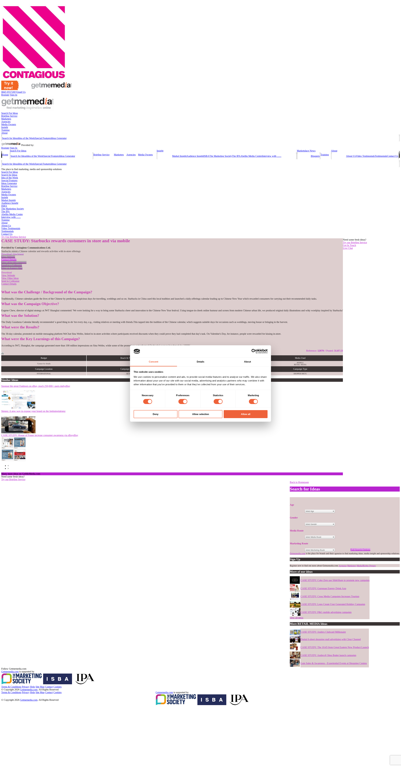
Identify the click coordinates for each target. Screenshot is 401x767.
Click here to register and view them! (60, 473)
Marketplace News (306, 150)
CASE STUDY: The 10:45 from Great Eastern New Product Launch (334, 647)
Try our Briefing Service (13, 479)
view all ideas (296, 617)
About (4, 133)
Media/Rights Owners (366, 565)
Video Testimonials (365, 156)
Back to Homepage (299, 482)
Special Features (43, 138)
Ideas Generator (59, 138)
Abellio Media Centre (251, 156)
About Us (351, 156)
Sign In (13, 94)
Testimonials (381, 156)
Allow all (245, 414)
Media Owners (8, 124)
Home (5, 154)
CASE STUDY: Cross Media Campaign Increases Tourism (329, 596)
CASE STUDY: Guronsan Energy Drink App (323, 588)
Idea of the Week (26, 138)
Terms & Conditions (11, 686)
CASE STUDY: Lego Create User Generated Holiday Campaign (332, 604)
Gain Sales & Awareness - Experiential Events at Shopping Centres (333, 663)
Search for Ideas (10, 138)
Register (5, 94)
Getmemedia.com (297, 553)
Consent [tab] (153, 361)
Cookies (57, 686)
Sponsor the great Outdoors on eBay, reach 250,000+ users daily (35, 386)
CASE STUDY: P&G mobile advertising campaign (326, 612)
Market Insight (179, 156)
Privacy (25, 686)
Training (5, 130)
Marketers (6, 118)
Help (32, 686)
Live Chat (348, 248)
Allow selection (200, 414)
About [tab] (247, 361)
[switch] (182, 401)
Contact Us (392, 156)
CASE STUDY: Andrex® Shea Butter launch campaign (328, 655)
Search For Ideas (9, 113)
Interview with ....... (271, 156)
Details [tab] (200, 361)
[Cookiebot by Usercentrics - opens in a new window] (254, 351)
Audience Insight (195, 156)
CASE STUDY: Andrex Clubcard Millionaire (323, 632)
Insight (4, 127)
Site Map (40, 686)
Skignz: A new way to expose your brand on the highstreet (33, 411)
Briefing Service (9, 116)
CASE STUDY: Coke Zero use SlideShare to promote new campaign (335, 580)
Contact (49, 686)
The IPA (236, 156)
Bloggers (315, 156)
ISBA (206, 156)
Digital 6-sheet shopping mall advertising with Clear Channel (330, 639)
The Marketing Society (220, 156)
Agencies (5, 121)
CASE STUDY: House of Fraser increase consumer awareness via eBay (39, 435)
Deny (155, 414)
